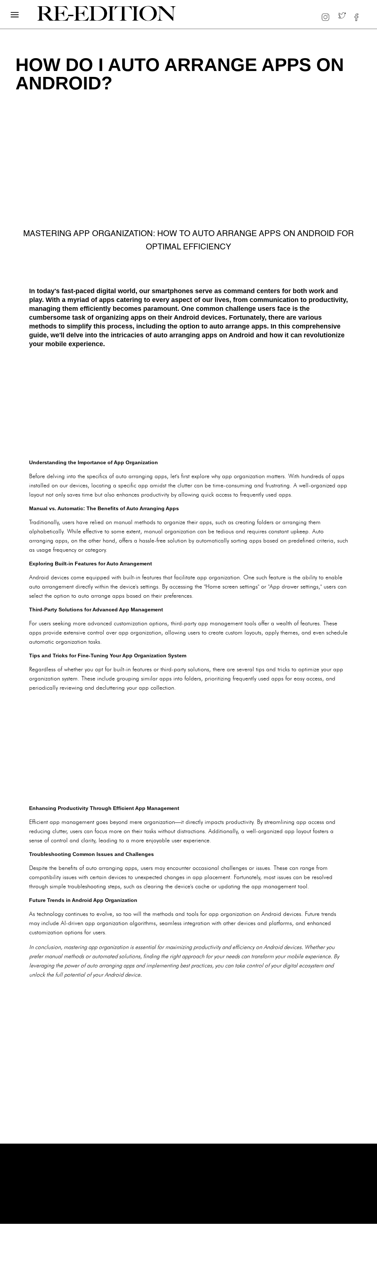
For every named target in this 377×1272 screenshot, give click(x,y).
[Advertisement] (188, 403)
